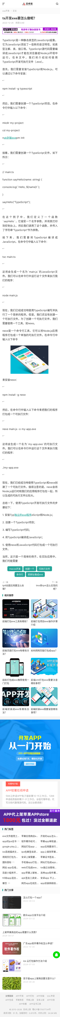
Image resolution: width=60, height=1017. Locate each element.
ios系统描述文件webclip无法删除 (11, 851)
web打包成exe (30, 867)
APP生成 (9, 1000)
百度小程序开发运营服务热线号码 (11, 872)
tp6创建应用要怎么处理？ (13, 587)
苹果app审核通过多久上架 (49, 841)
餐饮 (6, 883)
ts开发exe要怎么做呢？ (19, 18)
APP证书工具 (35, 1004)
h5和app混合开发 (11, 878)
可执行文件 (44, 568)
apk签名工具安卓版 (30, 878)
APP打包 (30, 996)
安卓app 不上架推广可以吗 (49, 878)
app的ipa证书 (11, 841)
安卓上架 (30, 4)
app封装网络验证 (49, 883)
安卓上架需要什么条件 (30, 857)
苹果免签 (20, 1000)
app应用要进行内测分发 (49, 846)
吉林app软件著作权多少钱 (49, 872)
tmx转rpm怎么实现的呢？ (47, 587)
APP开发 (20, 996)
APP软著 (23, 1004)
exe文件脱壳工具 (11, 836)
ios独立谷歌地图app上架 (49, 867)
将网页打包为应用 (11, 857)
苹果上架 (30, 1000)
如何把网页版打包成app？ (44, 650)
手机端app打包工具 (30, 862)
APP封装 (40, 996)
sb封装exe (10, 137)
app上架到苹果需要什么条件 (49, 851)
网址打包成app (49, 862)
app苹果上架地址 (30, 872)
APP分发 (51, 1000)
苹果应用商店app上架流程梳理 (30, 836)
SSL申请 (51, 996)
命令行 (19, 574)
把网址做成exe (35, 574)
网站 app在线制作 (11, 867)
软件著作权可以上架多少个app (30, 841)
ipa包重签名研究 (30, 851)
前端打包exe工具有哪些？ (15, 621)
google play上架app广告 (11, 846)
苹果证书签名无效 (49, 857)
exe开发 (5, 11)
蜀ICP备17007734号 (41, 1009)
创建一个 (29, 568)
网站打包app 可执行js (30, 846)
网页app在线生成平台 (30, 883)
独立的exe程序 (23, 514)
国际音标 (8, 862)
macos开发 (15, 568)
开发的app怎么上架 (49, 836)
